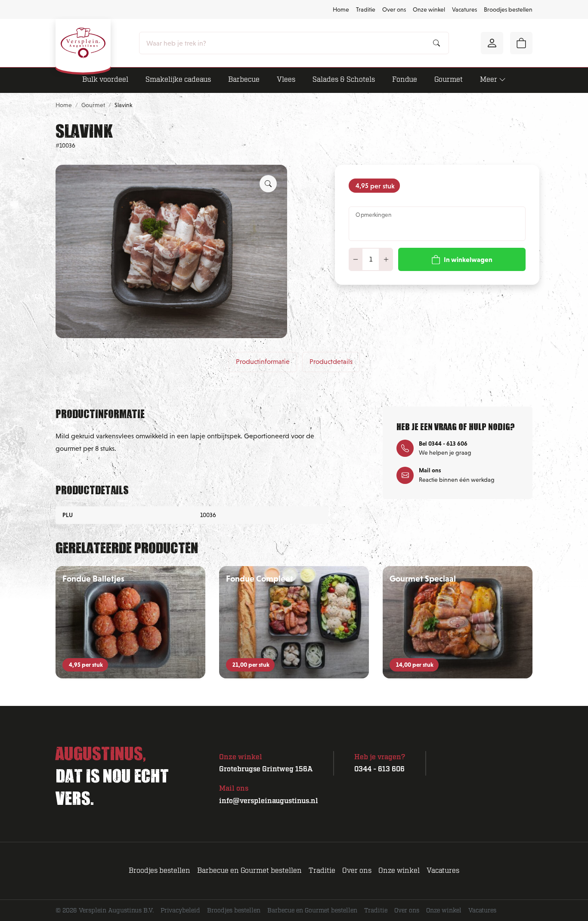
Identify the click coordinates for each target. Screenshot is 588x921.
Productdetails (331, 361)
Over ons (394, 9)
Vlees (286, 79)
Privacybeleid (180, 910)
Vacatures (464, 9)
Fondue (404, 79)
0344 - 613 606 (379, 769)
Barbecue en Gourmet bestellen (249, 870)
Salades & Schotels (344, 79)
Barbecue (244, 79)
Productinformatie (263, 361)
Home (341, 9)
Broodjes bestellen (508, 9)
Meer (488, 79)
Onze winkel (429, 9)
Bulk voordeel (105, 79)
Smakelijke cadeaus (178, 79)
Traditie (365, 9)
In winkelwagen (468, 259)
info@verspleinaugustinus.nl (268, 801)
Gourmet (448, 79)
